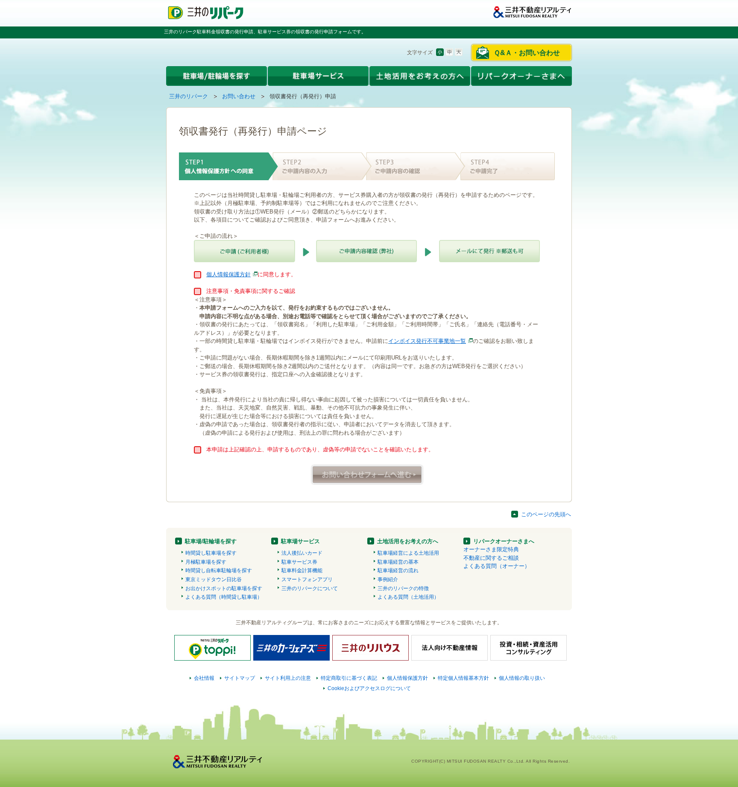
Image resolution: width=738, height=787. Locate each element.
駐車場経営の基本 (398, 562)
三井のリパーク (188, 96)
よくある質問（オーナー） (496, 566)
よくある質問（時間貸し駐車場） (223, 597)
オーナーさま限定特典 (491, 549)
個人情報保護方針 (228, 274)
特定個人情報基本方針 (463, 678)
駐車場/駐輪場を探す (211, 541)
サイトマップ (239, 678)
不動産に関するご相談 (491, 558)
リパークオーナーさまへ (503, 541)
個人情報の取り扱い (522, 678)
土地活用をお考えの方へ (407, 541)
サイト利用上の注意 (288, 678)
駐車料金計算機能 (301, 570)
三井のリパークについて (309, 588)
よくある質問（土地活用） (408, 597)
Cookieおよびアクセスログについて (369, 688)
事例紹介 (388, 579)
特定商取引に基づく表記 (349, 678)
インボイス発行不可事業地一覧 (427, 341)
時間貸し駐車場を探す (211, 553)
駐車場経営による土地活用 (408, 553)
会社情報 (204, 678)
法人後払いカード (301, 553)
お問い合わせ (238, 96)
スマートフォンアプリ (307, 579)
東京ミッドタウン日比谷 (213, 579)
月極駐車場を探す (205, 562)
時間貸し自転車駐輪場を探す (218, 570)
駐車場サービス (300, 541)
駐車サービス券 (299, 562)
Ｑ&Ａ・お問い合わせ (527, 52)
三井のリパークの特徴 (403, 588)
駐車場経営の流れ (398, 570)
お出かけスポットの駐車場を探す (223, 588)
